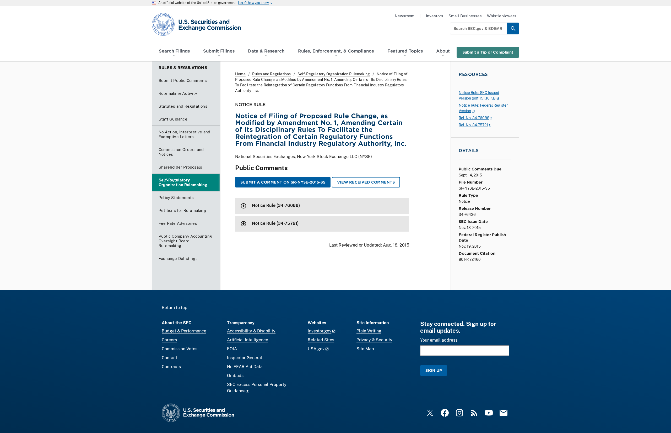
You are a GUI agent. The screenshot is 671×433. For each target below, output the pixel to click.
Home (240, 74)
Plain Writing (368, 330)
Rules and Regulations (271, 74)
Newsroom (404, 16)
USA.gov (316, 348)
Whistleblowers (501, 16)
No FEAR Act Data (245, 366)
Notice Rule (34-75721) (275, 223)
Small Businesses (465, 16)
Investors (434, 16)
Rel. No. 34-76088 (474, 118)
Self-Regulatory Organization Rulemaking (333, 74)
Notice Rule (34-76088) (276, 205)
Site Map (365, 348)
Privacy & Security (374, 339)
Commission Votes (179, 348)
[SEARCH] (513, 28)
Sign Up (433, 370)
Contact (169, 357)
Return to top (174, 307)
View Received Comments (366, 182)
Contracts (171, 366)
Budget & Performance (184, 330)
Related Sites (321, 339)
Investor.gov (319, 330)
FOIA (232, 348)
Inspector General (244, 357)
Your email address (438, 340)
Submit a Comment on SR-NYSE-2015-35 (282, 182)
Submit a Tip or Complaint (487, 52)
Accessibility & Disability (251, 330)
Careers (169, 339)
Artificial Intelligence (247, 339)
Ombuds (235, 375)
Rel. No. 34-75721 (473, 125)
